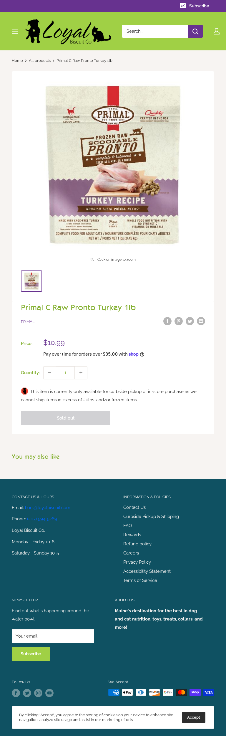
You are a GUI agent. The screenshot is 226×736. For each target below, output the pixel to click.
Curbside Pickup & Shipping (151, 516)
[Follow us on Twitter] (27, 693)
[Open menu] (15, 31)
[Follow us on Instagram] (38, 693)
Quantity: (30, 372)
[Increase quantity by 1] (81, 373)
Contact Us (134, 507)
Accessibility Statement (147, 571)
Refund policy (137, 544)
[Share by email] (201, 321)
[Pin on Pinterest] (179, 321)
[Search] (195, 31)
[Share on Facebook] (167, 321)
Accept (193, 717)
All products (40, 60)
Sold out (66, 418)
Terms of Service (140, 580)
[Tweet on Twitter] (190, 321)
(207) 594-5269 (42, 519)
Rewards (132, 534)
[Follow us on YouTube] (49, 693)
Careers (131, 553)
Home (17, 60)
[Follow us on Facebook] (16, 693)
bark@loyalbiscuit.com (47, 507)
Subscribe (199, 6)
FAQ (127, 525)
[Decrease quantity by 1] (50, 373)
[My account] (217, 31)
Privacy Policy (137, 562)
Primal (28, 321)
